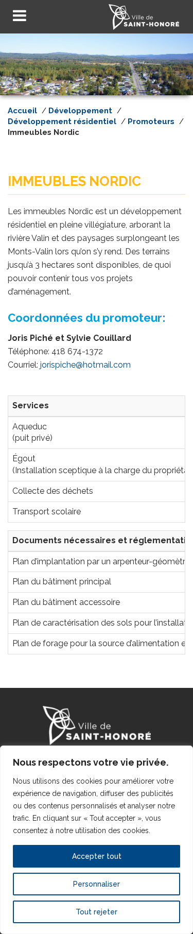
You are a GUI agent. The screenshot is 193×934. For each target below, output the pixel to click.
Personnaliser (96, 884)
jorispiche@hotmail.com (85, 365)
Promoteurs (151, 121)
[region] (96, 840)
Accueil (22, 110)
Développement (80, 110)
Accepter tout (96, 856)
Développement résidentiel (62, 121)
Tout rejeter (96, 912)
